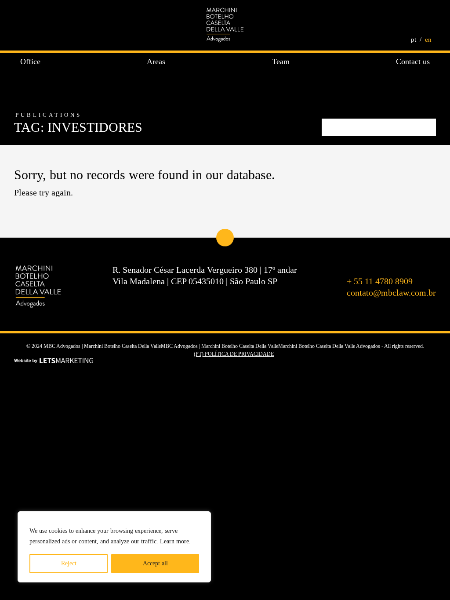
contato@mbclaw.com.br (391, 292)
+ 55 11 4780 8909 (380, 281)
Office (30, 61)
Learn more (174, 541)
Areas (156, 61)
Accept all (155, 563)
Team (281, 61)
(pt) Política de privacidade (234, 354)
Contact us (413, 61)
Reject (68, 563)
